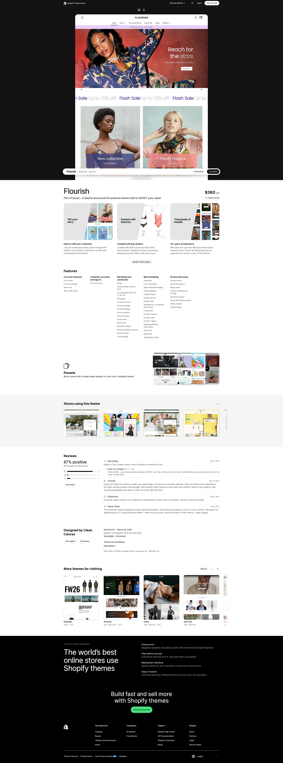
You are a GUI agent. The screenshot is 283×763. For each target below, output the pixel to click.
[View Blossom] (179, 368)
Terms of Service (71, 756)
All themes (84, 541)
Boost (76, 198)
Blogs (160, 745)
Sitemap (122, 756)
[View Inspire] (165, 368)
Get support (71, 541)
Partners (192, 736)
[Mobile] (144, 10)
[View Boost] (193, 368)
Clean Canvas (213, 198)
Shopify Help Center (166, 732)
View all (203, 569)
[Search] (192, 3)
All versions (120, 536)
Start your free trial (142, 710)
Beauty (98, 736)
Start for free (211, 3)
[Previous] (212, 403)
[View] (81, 423)
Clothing (98, 732)
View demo (199, 171)
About (191, 732)
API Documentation (166, 736)
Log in (199, 3)
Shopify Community (166, 740)
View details (109, 536)
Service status (195, 745)
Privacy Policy (86, 756)
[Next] (217, 403)
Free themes (131, 736)
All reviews (70, 485)
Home (97, 745)
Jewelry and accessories (105, 740)
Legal (191, 740)
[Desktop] (139, 10)
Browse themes (176, 3)
